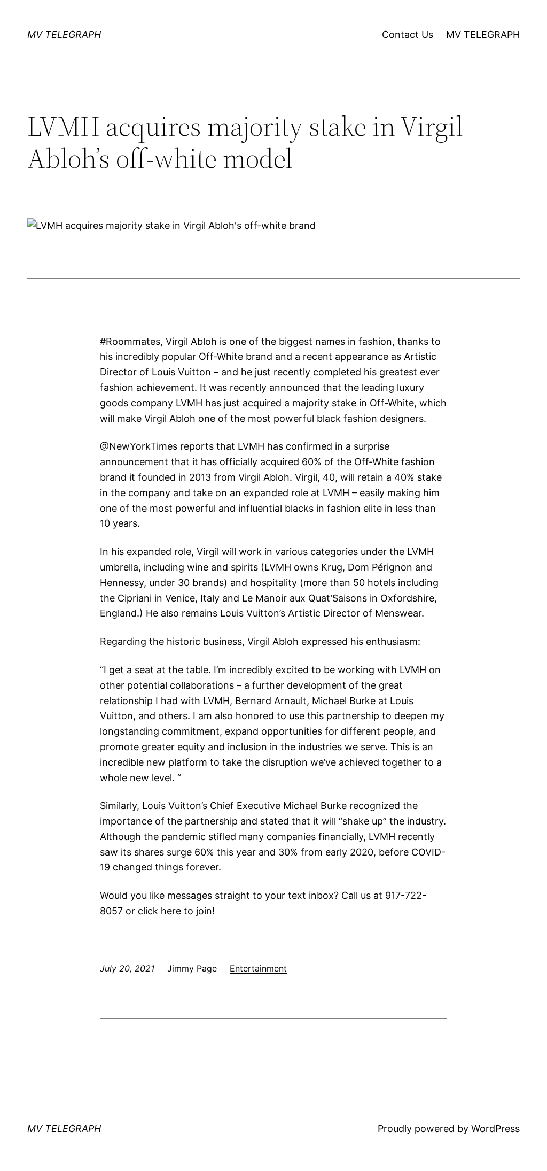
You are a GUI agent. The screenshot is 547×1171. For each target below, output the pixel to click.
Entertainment (258, 968)
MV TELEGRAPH (64, 34)
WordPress (495, 1128)
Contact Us (407, 34)
